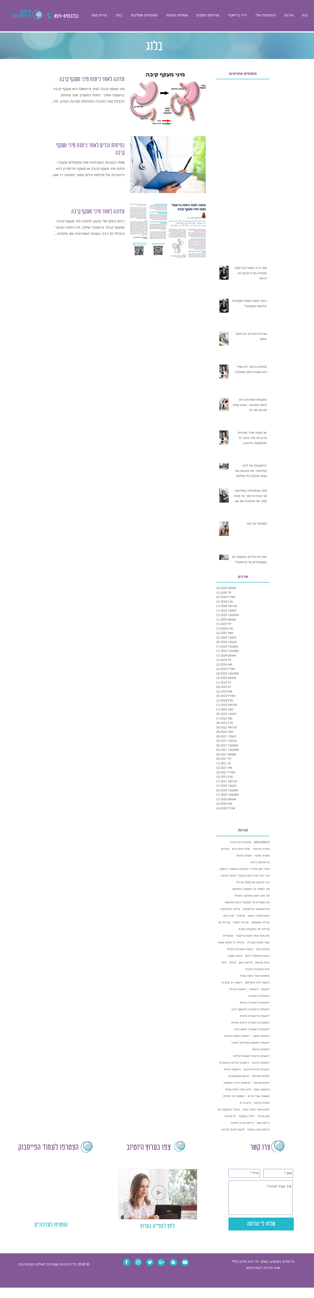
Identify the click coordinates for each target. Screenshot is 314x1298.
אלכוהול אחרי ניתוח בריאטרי (253, 936)
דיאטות (265, 989)
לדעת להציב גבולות (233, 1129)
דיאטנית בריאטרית (259, 996)
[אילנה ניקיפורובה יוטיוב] (185, 1262)
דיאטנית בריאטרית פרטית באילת (250, 1022)
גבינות (232, 962)
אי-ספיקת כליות (260, 862)
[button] (207, 15)
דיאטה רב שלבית (232, 982)
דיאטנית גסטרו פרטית (237, 1036)
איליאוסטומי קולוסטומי (256, 909)
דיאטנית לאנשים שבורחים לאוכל (250, 1043)
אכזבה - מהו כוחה (234, 916)
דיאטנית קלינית (261, 1063)
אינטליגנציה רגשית (259, 916)
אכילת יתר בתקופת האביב (254, 929)
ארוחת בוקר (263, 949)
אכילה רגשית (241, 922)
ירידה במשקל (246, 1116)
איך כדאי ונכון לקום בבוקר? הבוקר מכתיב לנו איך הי (243, 875)
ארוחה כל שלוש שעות (231, 942)
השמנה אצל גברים (259, 1096)
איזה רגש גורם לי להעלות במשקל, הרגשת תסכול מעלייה (243, 869)
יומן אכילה (263, 1116)
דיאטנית (254, 989)
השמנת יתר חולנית (234, 1096)
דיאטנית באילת (238, 989)
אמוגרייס (228, 936)
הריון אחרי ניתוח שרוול (238, 1089)
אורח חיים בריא (241, 849)
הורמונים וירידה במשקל (237, 1083)
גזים (224, 962)
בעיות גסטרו (235, 956)
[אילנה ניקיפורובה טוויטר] (150, 1262)
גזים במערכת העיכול (257, 969)
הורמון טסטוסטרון (239, 1076)
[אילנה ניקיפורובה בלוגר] (173, 1262)
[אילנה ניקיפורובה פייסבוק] (126, 1262)
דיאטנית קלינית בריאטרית (234, 1063)
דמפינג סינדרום (261, 1076)
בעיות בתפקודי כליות (257, 956)
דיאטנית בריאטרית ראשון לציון (252, 1029)
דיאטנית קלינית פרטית (256, 1069)
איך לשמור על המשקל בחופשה (251, 889)
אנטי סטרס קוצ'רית (258, 942)
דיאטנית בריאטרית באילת (255, 1002)
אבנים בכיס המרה (240, 842)
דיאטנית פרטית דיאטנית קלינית (251, 1056)
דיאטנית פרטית (261, 1049)
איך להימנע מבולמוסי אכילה (253, 882)
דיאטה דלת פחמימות (257, 982)
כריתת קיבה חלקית (242, 1123)
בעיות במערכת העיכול (240, 949)
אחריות (225, 849)
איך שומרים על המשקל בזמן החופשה (247, 902)
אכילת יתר (224, 922)
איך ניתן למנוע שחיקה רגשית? (252, 896)
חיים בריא (245, 1103)
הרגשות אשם (262, 1089)
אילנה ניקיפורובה (230, 909)
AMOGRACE (262, 842)
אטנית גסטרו (262, 855)
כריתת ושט (263, 1123)
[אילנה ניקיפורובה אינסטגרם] (138, 1262)
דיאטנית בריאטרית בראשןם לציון (251, 1009)
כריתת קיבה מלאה (258, 1129)
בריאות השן (245, 962)
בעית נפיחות (262, 962)
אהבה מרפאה (261, 849)
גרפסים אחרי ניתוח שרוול (255, 976)
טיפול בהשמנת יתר (228, 1109)
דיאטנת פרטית (232, 1069)
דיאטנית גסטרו (261, 1036)
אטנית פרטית (244, 855)
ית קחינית (230, 1116)
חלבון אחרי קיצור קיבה (256, 1109)
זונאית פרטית (262, 1103)
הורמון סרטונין (262, 1083)
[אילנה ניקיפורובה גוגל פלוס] (161, 1262)
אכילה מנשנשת (260, 922)
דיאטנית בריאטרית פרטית (255, 1016)
